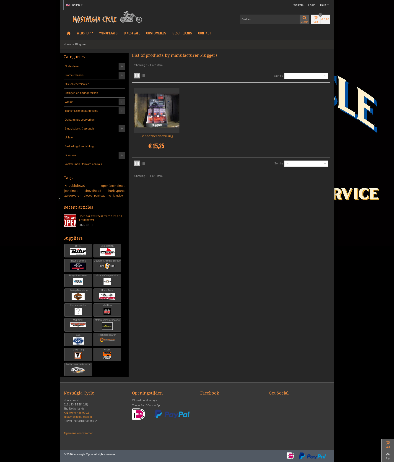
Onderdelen (72, 66)
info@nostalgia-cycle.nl (78, 416)
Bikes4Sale (132, 33)
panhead (100, 195)
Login (311, 5)
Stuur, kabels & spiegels (79, 128)
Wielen (69, 102)
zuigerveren (73, 195)
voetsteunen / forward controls (83, 164)
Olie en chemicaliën (77, 84)
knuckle (118, 195)
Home (67, 44)
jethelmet (73, 190)
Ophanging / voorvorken (80, 119)
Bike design (107, 245)
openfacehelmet (112, 185)
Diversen (70, 155)
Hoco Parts (107, 290)
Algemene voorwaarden (78, 433)
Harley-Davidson (78, 290)
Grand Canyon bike (107, 275)
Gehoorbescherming (156, 136)
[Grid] (137, 75)
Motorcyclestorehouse (107, 320)
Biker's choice (78, 260)
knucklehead (82, 185)
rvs (110, 195)
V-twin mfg (78, 349)
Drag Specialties (78, 275)
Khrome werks (78, 305)
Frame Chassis (74, 75)
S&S (78, 334)
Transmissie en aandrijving (81, 110)
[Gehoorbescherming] (156, 110)
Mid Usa (107, 305)
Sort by (278, 76)
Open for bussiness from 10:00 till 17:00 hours (100, 218)
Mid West (78, 320)
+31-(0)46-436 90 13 (76, 412)
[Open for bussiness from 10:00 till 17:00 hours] (70, 220)
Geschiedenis (182, 33)
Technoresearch (107, 334)
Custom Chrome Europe (107, 260)
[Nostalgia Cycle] (105, 16)
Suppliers (73, 238)
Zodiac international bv (78, 364)
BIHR (78, 245)
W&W (107, 349)
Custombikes (156, 33)
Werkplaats (108, 33)
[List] (143, 75)
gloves (88, 195)
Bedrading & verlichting (79, 146)
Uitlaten (69, 137)
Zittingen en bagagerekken (81, 93)
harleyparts (116, 190)
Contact (204, 33)
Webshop (84, 33)
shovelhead (96, 190)
